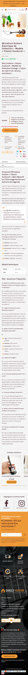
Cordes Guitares (5, 644)
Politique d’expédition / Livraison (10, 604)
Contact (3, 613)
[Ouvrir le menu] (2, 10)
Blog (2, 628)
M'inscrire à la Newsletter (25, 534)
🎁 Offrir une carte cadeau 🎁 (10, 630)
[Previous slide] (18, 35)
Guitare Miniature (7, 54)
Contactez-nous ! (9, 656)
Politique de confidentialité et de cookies (13, 608)
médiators (14, 644)
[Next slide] (23, 35)
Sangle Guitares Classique (8, 638)
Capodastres (19, 642)
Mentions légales (6, 597)
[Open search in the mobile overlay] (20, 10)
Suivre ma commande (18, 660)
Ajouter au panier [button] (11, 482)
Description (5, 161)
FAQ (3, 165)
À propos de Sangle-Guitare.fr (10, 615)
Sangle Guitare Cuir (13, 640)
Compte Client (8, 660)
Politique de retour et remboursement (12, 606)
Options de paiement (7, 611)
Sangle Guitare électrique (16, 636)
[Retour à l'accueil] (11, 9)
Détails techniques (21, 161)
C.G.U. (3, 602)
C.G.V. (3, 600)
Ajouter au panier (10, 130)
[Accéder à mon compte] (23, 10)
